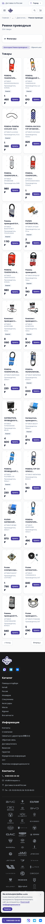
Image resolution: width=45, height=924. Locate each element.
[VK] (17, 669)
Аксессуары (7, 703)
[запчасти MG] (23, 873)
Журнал (5, 711)
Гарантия (6, 752)
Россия (5, 691)
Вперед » (37, 643)
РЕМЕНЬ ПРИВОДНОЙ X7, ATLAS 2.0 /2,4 (32, 76)
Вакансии (6, 748)
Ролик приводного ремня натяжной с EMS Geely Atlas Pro (33, 614)
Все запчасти (7, 715)
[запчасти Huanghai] (11, 853)
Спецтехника (7, 699)
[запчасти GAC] (11, 834)
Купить (15, 99)
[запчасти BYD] (35, 808)
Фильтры (11, 38)
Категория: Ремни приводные (16, 47)
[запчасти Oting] (11, 879)
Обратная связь (9, 740)
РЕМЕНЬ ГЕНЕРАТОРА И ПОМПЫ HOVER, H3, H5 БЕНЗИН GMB (11, 174)
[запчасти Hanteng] (35, 840)
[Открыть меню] (4, 10)
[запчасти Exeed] (35, 821)
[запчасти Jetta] (23, 860)
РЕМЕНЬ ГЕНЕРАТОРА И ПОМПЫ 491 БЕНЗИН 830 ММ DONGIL (11, 271)
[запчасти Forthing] (23, 827)
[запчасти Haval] (11, 847)
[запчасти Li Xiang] (11, 866)
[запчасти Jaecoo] (35, 853)
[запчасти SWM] (23, 886)
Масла (5, 707)
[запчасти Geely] (23, 834)
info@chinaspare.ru (12, 780)
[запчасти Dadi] (35, 814)
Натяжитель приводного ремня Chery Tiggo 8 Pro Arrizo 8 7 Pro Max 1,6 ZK (32, 419)
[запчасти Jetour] (11, 860)
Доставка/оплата (9, 744)
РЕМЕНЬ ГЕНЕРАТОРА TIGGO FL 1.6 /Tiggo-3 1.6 (30, 520)
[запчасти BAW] (35, 801)
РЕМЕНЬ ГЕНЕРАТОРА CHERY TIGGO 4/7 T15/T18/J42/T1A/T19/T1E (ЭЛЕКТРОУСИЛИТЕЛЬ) (12, 76)
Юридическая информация (14, 756)
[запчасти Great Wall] (35, 834)
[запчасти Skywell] (35, 879)
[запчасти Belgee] (11, 808)
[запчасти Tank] (35, 886)
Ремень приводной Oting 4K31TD (31, 271)
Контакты (6, 728)
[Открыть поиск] (34, 10)
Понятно (7, 909)
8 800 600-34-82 (12, 776)
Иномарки (6, 695)
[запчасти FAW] (11, 827)
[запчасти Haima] (23, 840)
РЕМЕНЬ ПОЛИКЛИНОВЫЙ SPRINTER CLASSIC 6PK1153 (33, 370)
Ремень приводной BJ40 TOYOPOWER (11, 222)
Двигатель (21, 18)
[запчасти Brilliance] (23, 808)
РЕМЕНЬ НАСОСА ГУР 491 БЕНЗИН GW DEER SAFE (32, 127)
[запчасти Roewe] (23, 879)
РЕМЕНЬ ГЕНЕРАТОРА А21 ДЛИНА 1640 (11, 370)
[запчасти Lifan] (23, 866)
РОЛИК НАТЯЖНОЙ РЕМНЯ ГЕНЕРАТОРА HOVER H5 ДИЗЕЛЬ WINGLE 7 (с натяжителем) (11, 520)
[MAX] (4, 669)
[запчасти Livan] (35, 866)
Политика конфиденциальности (15, 764)
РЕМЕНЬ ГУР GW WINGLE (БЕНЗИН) (32, 470)
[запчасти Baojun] (23, 801)
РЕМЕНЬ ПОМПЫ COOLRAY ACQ (11, 127)
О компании (7, 732)
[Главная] (10, 10)
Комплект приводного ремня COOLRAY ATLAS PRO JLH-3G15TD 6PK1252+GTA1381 (32, 319)
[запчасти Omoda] (35, 873)
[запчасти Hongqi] (35, 847)
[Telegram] (11, 669)
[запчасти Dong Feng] (11, 821)
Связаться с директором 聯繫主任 (16, 736)
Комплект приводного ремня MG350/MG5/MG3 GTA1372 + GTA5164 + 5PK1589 (12, 319)
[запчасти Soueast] (11, 886)
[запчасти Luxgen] (11, 873)
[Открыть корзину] (40, 10)
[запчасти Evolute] (23, 821)
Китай (4, 687)
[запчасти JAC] (23, 853)
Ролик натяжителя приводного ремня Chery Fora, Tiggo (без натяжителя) (33, 568)
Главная (5, 18)
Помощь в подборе (10, 683)
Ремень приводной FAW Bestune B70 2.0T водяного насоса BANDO (11, 614)
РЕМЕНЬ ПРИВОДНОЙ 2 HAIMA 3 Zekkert (11, 470)
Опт (3, 760)
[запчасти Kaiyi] (35, 860)
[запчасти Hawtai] (23, 847)
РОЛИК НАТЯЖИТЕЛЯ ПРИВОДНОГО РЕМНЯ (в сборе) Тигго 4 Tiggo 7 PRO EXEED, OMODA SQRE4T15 (32, 222)
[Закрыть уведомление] (40, 894)
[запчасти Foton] (35, 827)
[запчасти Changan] (11, 814)
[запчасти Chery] (23, 814)
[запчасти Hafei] (11, 840)
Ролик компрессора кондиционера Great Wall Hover (11, 568)
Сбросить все (36, 47)
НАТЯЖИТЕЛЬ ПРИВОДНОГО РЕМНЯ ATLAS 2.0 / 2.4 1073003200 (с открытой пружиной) (11, 419)
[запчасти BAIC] (11, 801)
